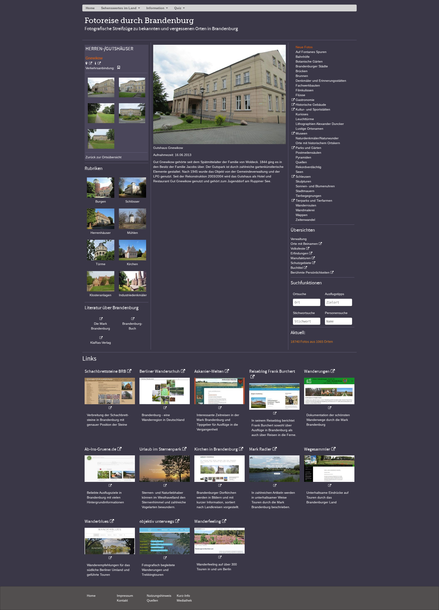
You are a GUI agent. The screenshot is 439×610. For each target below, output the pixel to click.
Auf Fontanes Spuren (311, 52)
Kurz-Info (183, 595)
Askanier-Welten (209, 371)
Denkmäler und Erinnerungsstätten (321, 80)
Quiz (177, 8)
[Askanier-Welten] (219, 405)
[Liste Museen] (293, 133)
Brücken (302, 71)
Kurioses (302, 114)
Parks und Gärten (308, 148)
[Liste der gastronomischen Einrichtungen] (293, 100)
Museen (301, 133)
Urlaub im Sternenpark (160, 449)
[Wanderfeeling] (219, 555)
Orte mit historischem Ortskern (318, 143)
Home (90, 8)
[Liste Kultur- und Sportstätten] (293, 109)
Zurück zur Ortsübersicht (103, 157)
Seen (299, 172)
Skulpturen (303, 181)
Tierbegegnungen (308, 196)
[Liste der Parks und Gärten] (293, 148)
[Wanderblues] (110, 555)
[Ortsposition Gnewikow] (89, 63)
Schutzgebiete (301, 263)
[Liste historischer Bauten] (293, 104)
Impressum (125, 595)
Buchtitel (297, 267)
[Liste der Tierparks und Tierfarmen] (293, 200)
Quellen (301, 162)
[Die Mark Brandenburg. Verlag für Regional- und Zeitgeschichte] (101, 318)
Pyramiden (303, 157)
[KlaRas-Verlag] (101, 337)
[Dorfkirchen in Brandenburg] (219, 483)
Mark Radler (260, 449)
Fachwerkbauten (308, 85)
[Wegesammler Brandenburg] (329, 483)
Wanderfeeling (207, 521)
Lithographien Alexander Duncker (320, 124)
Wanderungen (316, 371)
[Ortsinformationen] (98, 63)
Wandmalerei (305, 210)
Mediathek (184, 600)
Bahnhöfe (303, 56)
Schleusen (303, 176)
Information (155, 8)
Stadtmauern (305, 191)
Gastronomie (305, 100)
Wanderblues (97, 521)
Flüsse (300, 95)
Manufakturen (301, 258)
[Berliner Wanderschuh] (164, 405)
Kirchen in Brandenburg (216, 449)
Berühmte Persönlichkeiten (310, 272)
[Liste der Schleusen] (293, 176)
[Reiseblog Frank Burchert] (274, 411)
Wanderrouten (306, 205)
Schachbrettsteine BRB (105, 371)
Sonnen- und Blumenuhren (315, 186)
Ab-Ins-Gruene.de (100, 449)
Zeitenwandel (305, 220)
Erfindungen (299, 253)
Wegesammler (317, 449)
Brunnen (302, 76)
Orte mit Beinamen (304, 244)
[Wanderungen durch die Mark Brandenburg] (329, 405)
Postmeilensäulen (308, 152)
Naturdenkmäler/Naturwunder (317, 138)
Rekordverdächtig (308, 167)
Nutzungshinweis (159, 595)
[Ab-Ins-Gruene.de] (110, 483)
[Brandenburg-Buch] (133, 318)
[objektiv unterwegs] (164, 555)
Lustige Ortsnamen (309, 128)
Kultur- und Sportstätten (313, 109)
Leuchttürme (305, 119)
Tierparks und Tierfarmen (314, 200)
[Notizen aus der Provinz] (274, 483)
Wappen (302, 215)
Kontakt (122, 600)
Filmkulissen (304, 90)
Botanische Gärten (309, 61)
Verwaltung (299, 239)
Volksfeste (298, 248)
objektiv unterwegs (156, 521)
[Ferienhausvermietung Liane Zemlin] (164, 483)
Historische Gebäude (311, 104)
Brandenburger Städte (312, 66)
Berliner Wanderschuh (159, 371)
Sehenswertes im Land (119, 8)
